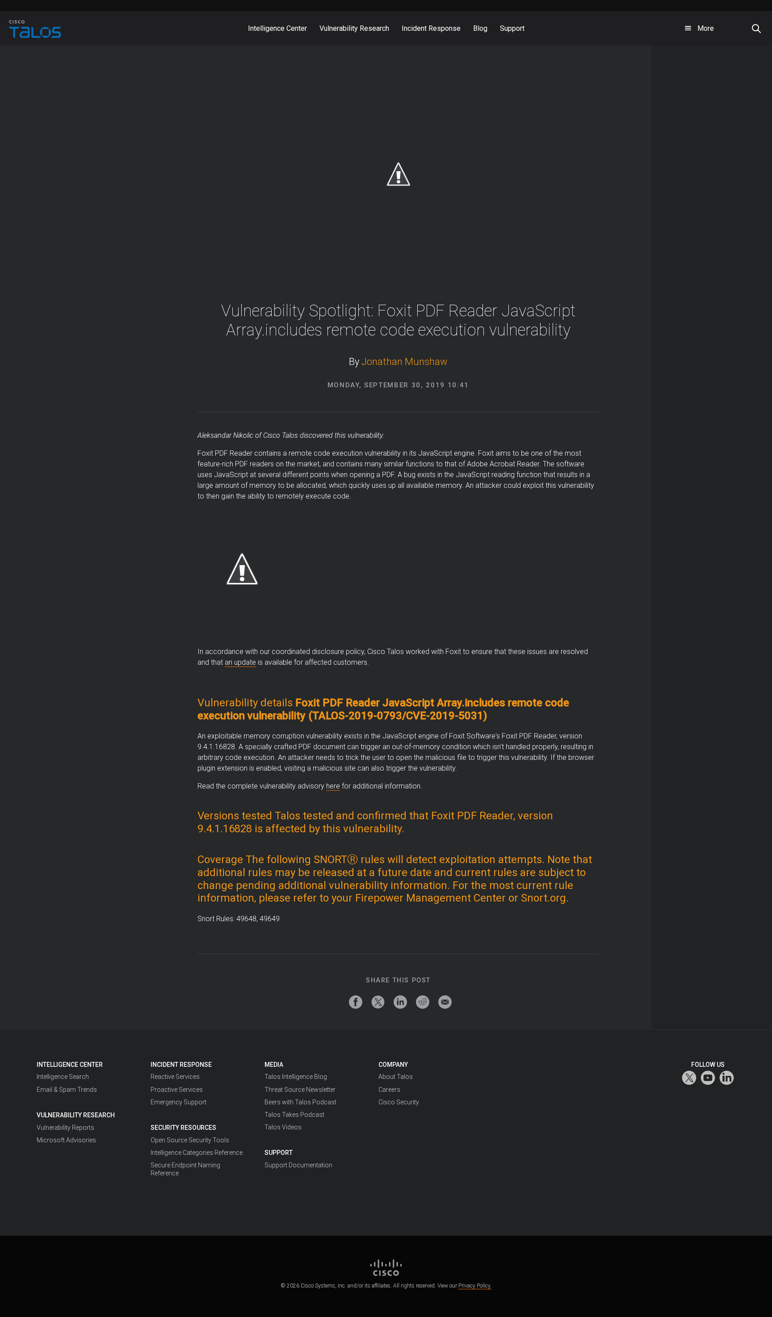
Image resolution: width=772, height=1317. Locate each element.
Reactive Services (175, 1076)
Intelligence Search (63, 1076)
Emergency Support (178, 1102)
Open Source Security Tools (190, 1140)
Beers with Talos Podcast (300, 1102)
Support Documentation (298, 1165)
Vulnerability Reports (65, 1127)
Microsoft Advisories (66, 1140)
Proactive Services (177, 1089)
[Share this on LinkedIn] (400, 1002)
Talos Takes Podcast (294, 1114)
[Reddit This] (422, 1002)
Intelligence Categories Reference (197, 1152)
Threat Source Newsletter (300, 1089)
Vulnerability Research (76, 1115)
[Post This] (378, 1002)
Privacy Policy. (474, 1286)
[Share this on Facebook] (355, 1002)
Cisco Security (398, 1102)
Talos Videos (283, 1127)
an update (240, 662)
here (333, 786)
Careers (389, 1089)
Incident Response (181, 1064)
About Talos (395, 1076)
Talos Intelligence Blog (295, 1076)
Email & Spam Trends (67, 1089)
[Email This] (445, 1002)
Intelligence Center (70, 1064)
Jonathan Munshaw (404, 361)
